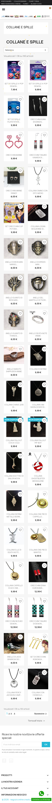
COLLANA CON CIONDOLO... (38, 693)
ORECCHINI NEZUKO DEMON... (14, 622)
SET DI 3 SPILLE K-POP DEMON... (14, 84)
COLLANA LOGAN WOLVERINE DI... (38, 227)
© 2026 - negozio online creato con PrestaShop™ (24, 799)
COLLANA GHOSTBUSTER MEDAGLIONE (38, 478)
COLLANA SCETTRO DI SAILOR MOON (14, 477)
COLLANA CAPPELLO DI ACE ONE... (14, 586)
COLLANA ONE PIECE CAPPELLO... (38, 515)
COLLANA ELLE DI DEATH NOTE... (14, 551)
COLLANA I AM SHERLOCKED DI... (38, 405)
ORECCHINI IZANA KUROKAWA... (38, 586)
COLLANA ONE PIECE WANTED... (38, 551)
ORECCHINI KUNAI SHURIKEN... (38, 120)
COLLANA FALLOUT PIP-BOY (38, 441)
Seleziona (26, 50)
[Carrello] (49, 9)
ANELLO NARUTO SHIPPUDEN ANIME (14, 370)
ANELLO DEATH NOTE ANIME (38, 334)
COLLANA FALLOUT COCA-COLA (14, 441)
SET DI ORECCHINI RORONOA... (38, 658)
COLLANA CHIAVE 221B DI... (13, 405)
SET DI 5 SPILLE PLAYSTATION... (14, 120)
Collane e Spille (19, 27)
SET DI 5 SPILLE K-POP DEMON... (38, 84)
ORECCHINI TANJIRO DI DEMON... (38, 622)
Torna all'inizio (37, 720)
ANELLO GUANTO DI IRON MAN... (14, 298)
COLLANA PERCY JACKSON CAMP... (14, 693)
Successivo (40, 713)
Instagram (11, 761)
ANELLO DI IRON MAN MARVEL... (14, 263)
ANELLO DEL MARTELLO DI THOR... (38, 298)
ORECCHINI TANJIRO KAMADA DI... (38, 156)
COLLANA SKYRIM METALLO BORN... (14, 515)
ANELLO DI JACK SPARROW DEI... (14, 658)
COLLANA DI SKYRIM (38, 369)
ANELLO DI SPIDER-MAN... (38, 263)
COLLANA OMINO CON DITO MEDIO (38, 191)
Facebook (4, 761)
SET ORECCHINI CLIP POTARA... (14, 227)
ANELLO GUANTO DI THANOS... (14, 334)
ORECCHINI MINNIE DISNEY (14, 191)
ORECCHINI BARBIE (14, 155)
